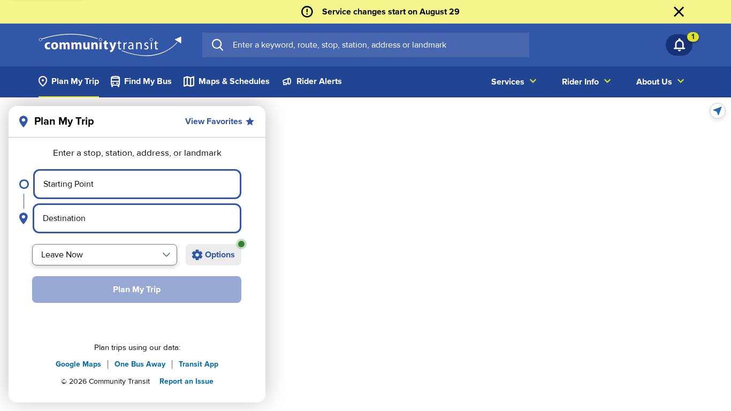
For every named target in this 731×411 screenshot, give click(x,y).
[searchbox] (376, 45)
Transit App (198, 364)
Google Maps (78, 364)
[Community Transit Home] (110, 45)
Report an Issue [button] (186, 381)
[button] (166, 255)
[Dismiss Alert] (679, 12)
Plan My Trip (137, 289)
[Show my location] (718, 111)
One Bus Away (140, 364)
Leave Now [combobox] (62, 254)
